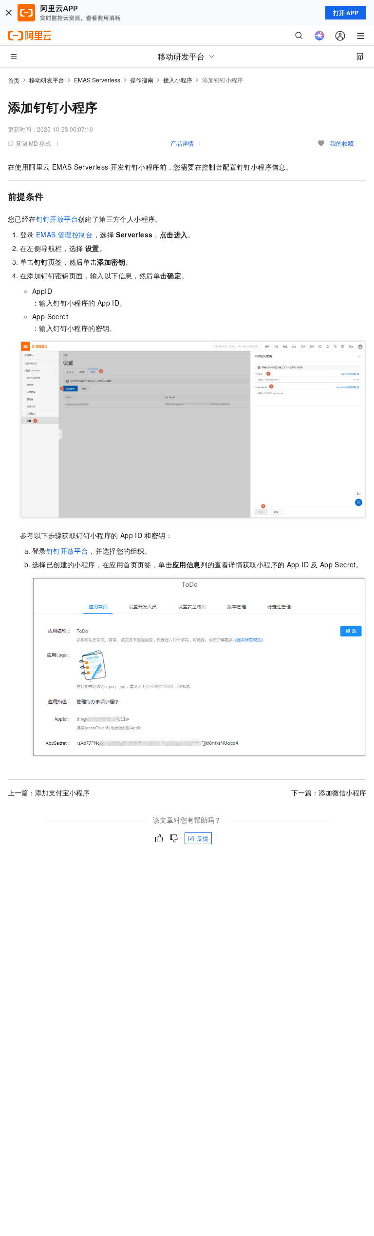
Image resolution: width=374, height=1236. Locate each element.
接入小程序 (177, 80)
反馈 (202, 838)
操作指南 (141, 80)
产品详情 (182, 143)
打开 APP (345, 12)
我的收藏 (342, 143)
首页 (13, 80)
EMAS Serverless (97, 80)
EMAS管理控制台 (64, 234)
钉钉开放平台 (57, 219)
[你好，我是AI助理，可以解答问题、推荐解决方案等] (319, 35)
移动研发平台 (46, 80)
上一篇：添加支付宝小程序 (49, 792)
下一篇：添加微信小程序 (328, 792)
